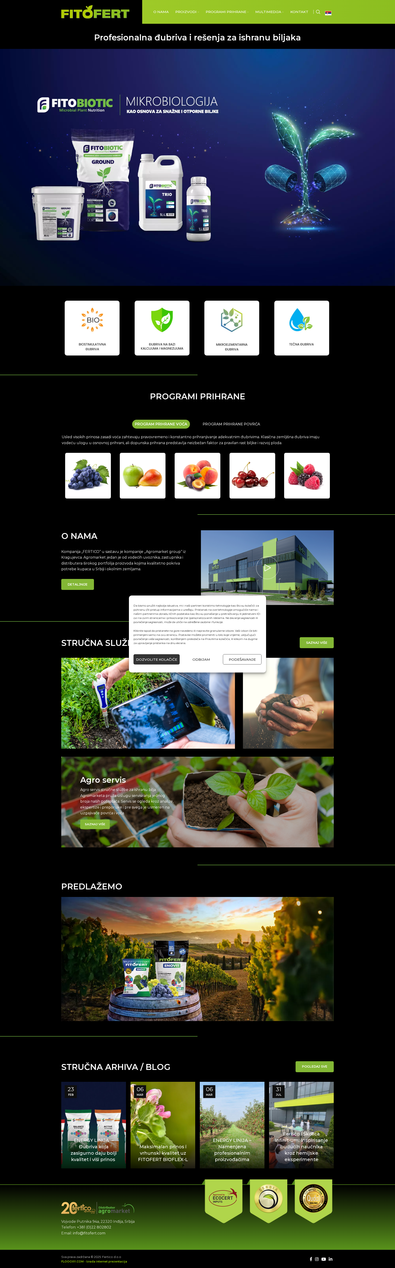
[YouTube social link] (323, 1259)
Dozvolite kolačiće (156, 659)
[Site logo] (95, 11)
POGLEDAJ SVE (314, 1066)
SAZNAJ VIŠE (316, 643)
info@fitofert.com (89, 1233)
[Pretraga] (318, 11)
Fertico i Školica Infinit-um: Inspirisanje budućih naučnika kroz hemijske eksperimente (301, 1146)
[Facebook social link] (311, 1259)
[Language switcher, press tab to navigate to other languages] (329, 13)
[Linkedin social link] (330, 1259)
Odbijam (201, 659)
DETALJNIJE (78, 584)
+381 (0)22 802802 (94, 1227)
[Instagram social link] (317, 1259)
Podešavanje (242, 659)
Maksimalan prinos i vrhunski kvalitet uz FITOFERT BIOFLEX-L (163, 1153)
